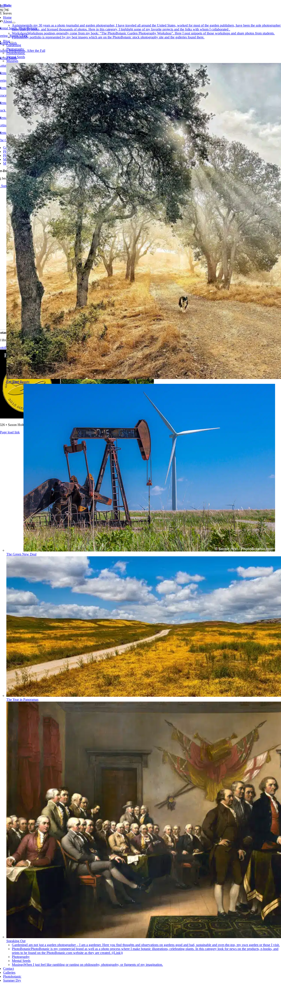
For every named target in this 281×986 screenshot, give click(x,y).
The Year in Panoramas (22, 699)
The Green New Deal (21, 554)
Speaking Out (15, 941)
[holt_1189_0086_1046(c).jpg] (149, 550)
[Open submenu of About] (13, 22)
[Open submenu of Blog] (11, 42)
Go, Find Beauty (18, 382)
